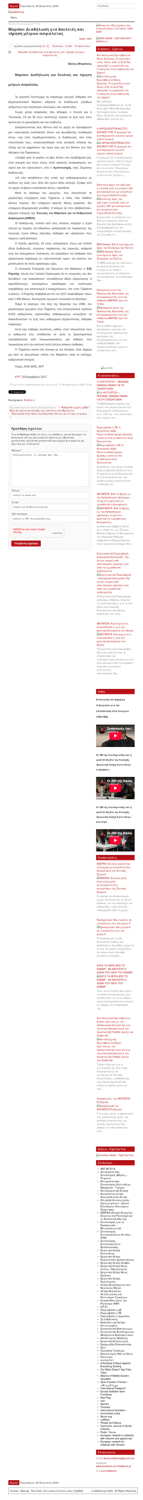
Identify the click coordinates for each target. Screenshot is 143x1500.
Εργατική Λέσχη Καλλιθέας (110, 1251)
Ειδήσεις (29, 400)
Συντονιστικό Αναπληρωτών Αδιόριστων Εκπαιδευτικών (117, 1333)
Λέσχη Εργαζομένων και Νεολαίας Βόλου (115, 1286)
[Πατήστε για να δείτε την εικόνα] (50, 53)
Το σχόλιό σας (82, 45)
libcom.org (106, 1416)
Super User (85, 38)
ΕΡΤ (18, 376)
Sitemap (24, 1490)
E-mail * (16, 502)
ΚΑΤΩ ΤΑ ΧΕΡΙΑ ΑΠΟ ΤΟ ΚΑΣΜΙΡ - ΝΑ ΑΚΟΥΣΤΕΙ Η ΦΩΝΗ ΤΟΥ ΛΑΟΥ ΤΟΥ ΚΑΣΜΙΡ (115, 969)
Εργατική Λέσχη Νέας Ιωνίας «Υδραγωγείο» (113, 1267)
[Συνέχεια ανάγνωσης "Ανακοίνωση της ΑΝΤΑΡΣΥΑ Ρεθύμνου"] (115, 1108)
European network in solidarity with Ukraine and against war (117, 1436)
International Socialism (112, 1410)
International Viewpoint (113, 1388)
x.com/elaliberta (107, 1470)
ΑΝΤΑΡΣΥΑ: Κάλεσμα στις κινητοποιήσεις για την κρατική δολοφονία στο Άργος (115, 627)
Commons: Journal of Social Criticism (115, 1427)
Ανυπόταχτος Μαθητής (114, 1338)
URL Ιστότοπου (19, 513)
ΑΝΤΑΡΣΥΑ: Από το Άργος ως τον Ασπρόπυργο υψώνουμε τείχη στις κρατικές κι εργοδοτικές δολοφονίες (114, 499)
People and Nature (110, 1422)
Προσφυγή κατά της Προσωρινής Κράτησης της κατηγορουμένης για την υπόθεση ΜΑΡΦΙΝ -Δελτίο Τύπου (113, 297)
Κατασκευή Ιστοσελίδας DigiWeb (63, 1490)
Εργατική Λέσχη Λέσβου (115, 1262)
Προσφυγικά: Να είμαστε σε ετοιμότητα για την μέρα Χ (114, 921)
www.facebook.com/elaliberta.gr (113, 1466)
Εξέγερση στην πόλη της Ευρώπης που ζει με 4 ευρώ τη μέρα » (48, 415)
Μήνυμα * (17, 450)
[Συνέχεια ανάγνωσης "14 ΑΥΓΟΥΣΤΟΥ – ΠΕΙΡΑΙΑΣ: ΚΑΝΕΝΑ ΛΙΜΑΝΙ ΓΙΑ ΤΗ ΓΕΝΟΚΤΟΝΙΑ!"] (115, 396)
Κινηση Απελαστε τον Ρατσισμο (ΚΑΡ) (113, 1302)
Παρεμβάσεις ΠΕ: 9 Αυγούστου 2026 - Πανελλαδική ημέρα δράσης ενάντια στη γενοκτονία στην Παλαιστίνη (115, 434)
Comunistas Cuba (110, 1413)
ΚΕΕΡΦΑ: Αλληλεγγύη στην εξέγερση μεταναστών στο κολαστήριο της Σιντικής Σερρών (113, 869)
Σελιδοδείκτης (109, 1319)
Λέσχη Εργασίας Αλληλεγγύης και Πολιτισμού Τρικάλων (113, 1294)
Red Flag (105, 1397)
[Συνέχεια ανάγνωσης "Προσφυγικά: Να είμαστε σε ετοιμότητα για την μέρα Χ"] (115, 930)
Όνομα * (16, 490)
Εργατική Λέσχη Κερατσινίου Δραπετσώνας (117, 1258)
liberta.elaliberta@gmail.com (119, 1458)
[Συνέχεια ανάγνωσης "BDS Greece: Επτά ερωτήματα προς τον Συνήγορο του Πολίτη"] (115, 255)
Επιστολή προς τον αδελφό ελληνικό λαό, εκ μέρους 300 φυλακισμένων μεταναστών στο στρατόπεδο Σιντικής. (115, 190)
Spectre (104, 1404)
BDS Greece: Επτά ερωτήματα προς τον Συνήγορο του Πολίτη (115, 245)
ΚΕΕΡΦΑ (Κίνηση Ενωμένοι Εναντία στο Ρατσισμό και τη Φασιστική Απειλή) (116, 1216)
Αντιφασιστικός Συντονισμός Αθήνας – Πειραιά (113, 1175)
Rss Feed (36, 1490)
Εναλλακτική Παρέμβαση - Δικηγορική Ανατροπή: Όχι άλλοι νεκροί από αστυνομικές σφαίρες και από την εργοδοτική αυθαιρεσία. (113, 562)
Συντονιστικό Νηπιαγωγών (116, 1328)
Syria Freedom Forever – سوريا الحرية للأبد (114, 1383)
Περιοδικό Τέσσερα (112, 1350)
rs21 (102, 1400)
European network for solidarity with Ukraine (112, 1443)
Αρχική (14, 6)
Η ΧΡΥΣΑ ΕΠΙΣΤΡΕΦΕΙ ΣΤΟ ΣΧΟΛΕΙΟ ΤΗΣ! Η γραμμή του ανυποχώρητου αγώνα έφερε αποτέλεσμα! (115, 134)
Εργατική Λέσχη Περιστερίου (110, 1280)
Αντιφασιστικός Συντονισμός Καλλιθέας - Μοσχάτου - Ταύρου (116, 1184)
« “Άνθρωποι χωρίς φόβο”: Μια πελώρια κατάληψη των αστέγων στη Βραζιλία (50, 409)
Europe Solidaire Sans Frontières (112, 1393)
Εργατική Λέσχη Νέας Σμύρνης (113, 1273)
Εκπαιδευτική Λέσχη (112, 1322)
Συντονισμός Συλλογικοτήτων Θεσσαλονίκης (110, 1244)
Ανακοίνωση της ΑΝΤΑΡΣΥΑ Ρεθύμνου (113, 1100)
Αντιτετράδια (108, 1325)
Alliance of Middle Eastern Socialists (114, 1377)
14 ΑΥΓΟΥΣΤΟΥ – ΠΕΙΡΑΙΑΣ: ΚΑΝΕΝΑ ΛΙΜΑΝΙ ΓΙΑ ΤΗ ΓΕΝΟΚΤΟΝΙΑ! (113, 385)
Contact (14, 1490)
